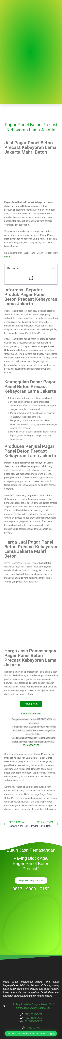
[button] (53, 52)
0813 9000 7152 (31, 745)
